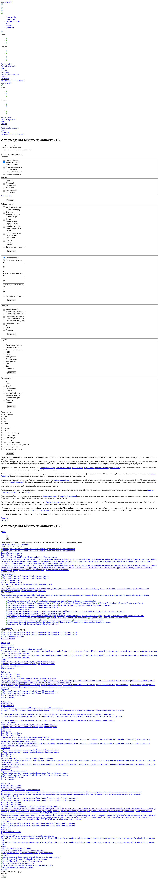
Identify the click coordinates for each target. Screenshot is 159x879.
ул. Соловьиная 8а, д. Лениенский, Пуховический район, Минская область (30, 806)
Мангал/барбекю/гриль (15, 393)
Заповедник (8, 414)
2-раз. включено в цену (15, 318)
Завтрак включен (12, 323)
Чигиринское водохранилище (17, 247)
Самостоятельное (12, 309)
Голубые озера (11, 217)
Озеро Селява (11, 238)
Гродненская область (14, 167)
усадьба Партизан (16, 482)
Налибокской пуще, (54, 502)
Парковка (9, 400)
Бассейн (9, 386)
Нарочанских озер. (50, 496)
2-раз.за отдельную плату (16, 314)
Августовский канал (14, 207)
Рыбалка (7, 428)
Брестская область (13, 165)
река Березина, (77, 468)
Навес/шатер (11, 388)
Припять (9, 242)
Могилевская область (14, 172)
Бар (7, 325)
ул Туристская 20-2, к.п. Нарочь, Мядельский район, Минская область (29, 557)
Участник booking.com (14, 296)
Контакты (5, 79)
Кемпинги (10, 28)
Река (5, 421)
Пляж (6, 424)
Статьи (4, 77)
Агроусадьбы (11, 17)
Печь (8, 364)
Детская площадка (13, 395)
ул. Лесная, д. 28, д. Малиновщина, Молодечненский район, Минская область (32, 708)
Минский (9, 181)
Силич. (29, 492)
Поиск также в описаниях (14, 155)
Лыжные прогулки (11, 447)
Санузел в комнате (13, 343)
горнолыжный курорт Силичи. (107, 468)
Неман (8, 231)
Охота (6, 431)
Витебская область (13, 169)
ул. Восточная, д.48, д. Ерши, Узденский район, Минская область (27, 758)
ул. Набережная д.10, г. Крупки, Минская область (20, 790)
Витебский (10, 188)
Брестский (10, 183)
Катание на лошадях (12, 442)
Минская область (12, 162)
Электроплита (11, 361)
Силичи (9, 245)
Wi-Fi (8, 352)
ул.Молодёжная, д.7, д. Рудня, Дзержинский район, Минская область (28, 678)
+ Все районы (6, 196)
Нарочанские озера (13, 228)
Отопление (10, 368)
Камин (8, 366)
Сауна (8, 384)
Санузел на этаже (12, 347)
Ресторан (9, 330)
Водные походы (10, 435)
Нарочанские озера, (47, 468)
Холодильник (11, 357)
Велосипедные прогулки (13, 440)
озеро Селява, (89, 468)
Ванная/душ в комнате (14, 345)
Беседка (9, 391)
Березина (9, 212)
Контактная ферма (13, 398)
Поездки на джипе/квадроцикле (16, 445)
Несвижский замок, (61, 480)
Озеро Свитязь (11, 235)
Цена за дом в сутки (14, 260)
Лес (5, 417)
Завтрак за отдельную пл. (16, 321)
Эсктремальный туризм (13, 449)
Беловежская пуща (13, 210)
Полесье (9, 240)
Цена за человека (12, 258)
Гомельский (10, 192)
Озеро (6, 419)
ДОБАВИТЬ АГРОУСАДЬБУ (13, 81)
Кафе (8, 328)
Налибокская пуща (13, 226)
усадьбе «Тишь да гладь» (39, 510)
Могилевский (11, 190)
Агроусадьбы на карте (10, 74)
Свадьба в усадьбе (13, 21)
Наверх (4, 869)
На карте (4, 520)
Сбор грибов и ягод (11, 433)
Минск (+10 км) (12, 160)
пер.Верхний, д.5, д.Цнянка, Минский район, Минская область (26, 737)
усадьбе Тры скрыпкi (68, 496)
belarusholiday (6, 2)
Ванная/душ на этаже (14, 350)
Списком (4, 518)
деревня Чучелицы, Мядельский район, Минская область (23, 649)
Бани (8, 23)
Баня (7, 381)
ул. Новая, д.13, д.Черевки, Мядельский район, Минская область (26, 584)
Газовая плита (11, 359)
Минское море (11, 221)
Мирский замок (12, 224)
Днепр (8, 219)
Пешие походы (10, 438)
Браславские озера (13, 214)
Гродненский (11, 185)
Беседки (9, 25)
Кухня (8, 354)
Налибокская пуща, (63, 468)
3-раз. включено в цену (15, 316)
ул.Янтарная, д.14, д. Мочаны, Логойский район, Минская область (27, 836)
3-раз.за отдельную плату (16, 311)
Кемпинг (9, 402)
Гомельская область (13, 174)
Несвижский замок (13, 233)
